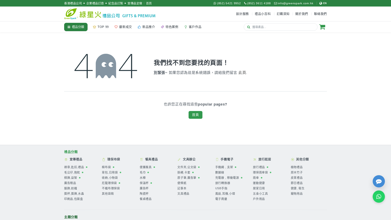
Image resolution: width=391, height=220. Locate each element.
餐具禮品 (151, 159)
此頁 (242, 73)
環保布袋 (113, 159)
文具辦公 (189, 159)
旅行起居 (264, 159)
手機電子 (227, 159)
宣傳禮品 (75, 159)
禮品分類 (78, 27)
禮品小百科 (263, 13)
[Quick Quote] (379, 181)
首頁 (149, 3)
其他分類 (302, 159)
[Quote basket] (322, 27)
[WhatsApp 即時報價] (379, 196)
